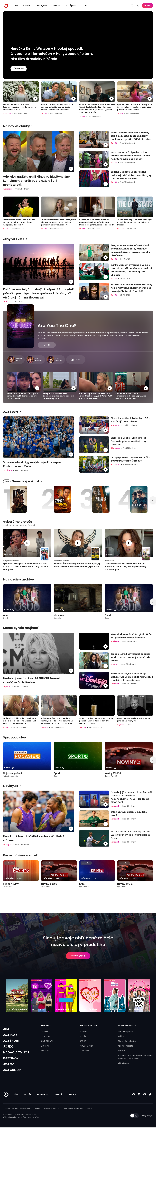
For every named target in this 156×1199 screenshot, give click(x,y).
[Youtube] (144, 1094)
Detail (47, 344)
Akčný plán (123, 1063)
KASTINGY (11, 1058)
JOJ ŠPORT (11, 1041)
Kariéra (121, 1050)
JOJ (6, 1029)
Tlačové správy (125, 1031)
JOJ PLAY (10, 1035)
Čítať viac (19, 68)
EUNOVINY (84, 1050)
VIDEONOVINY (86, 1045)
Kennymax (18, 1117)
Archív (26, 5)
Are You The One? (57, 325)
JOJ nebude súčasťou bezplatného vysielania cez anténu (135, 1057)
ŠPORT (83, 1041)
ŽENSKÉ (44, 1031)
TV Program (41, 5)
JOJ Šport (70, 5)
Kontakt (89, 1108)
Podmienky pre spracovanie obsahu (16, 1108)
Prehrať (74, 955)
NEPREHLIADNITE (127, 1025)
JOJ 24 (56, 5)
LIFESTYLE (46, 1025)
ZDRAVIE (45, 1045)
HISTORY (45, 1050)
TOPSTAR (45, 1036)
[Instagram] (139, 1094)
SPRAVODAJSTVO (89, 1025)
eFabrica (38, 1117)
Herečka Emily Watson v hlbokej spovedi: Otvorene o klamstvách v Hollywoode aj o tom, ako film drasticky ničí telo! (51, 53)
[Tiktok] (150, 1094)
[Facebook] (133, 1094)
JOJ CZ (8, 1064)
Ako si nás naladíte (127, 1041)
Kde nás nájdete (125, 1045)
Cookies (37, 1108)
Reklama (122, 1036)
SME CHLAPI (47, 1041)
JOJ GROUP (12, 1070)
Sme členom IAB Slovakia (73, 1108)
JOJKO (8, 1046)
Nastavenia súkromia (52, 1108)
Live (16, 5)
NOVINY (83, 1031)
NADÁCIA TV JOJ (16, 1052)
